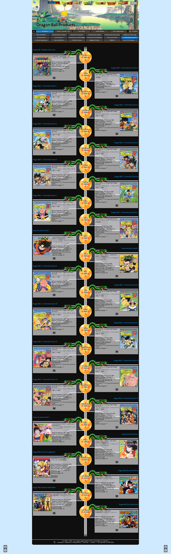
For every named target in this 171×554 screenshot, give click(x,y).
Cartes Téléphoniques (118, 31)
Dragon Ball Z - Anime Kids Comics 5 (45, 160)
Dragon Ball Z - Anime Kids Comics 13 (126, 360)
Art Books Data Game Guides (112, 35)
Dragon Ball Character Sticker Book (44, 487)
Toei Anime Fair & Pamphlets (94, 37)
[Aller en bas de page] (165, 550)
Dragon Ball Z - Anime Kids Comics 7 (45, 195)
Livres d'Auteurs (59, 37)
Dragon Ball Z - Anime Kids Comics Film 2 (124, 212)
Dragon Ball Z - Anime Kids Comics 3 (45, 124)
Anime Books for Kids (129, 37)
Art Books (45, 31)
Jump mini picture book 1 (41, 230)
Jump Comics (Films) (112, 37)
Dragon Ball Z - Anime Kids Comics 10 (45, 304)
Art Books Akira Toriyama (59, 35)
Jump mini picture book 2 (129, 248)
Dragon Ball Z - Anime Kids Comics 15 (126, 398)
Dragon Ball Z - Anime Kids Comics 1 (44, 86)
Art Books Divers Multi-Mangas (77, 37)
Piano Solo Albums (59, 40)
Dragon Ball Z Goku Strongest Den (44, 452)
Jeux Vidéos (81, 31)
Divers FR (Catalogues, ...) (129, 40)
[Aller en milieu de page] (165, 547)
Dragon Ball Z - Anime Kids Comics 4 (126, 143)
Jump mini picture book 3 (41, 417)
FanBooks (112, 40)
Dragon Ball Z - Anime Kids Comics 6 (126, 177)
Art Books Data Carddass (94, 35)
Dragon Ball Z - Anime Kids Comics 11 (126, 323)
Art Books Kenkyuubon (41, 40)
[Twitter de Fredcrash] (54, 543)
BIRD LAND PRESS (41, 35)
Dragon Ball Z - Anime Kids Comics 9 (126, 285)
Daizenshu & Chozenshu (77, 35)
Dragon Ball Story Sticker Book (128, 471)
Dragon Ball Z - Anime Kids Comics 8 (45, 266)
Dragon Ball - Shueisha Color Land (44, 50)
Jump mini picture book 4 (129, 434)
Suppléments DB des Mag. (129, 35)
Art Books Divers (41, 37)
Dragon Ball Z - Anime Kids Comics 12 (45, 342)
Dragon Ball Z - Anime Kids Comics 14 (45, 379)
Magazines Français (94, 40)
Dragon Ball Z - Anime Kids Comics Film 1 (124, 68)
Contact (92, 542)
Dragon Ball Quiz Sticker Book (128, 504)
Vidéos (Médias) (100, 31)
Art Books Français (77, 40)
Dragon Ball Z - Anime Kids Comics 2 (126, 105)
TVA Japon (134, 31)
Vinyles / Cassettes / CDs (63, 31)
